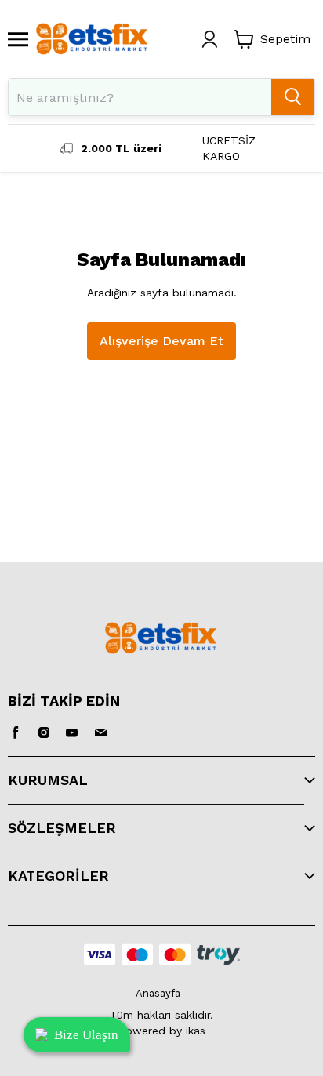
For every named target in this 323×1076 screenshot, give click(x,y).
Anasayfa (158, 993)
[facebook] (16, 732)
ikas (195, 1030)
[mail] (100, 732)
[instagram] (44, 732)
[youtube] (72, 732)
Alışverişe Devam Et (161, 340)
